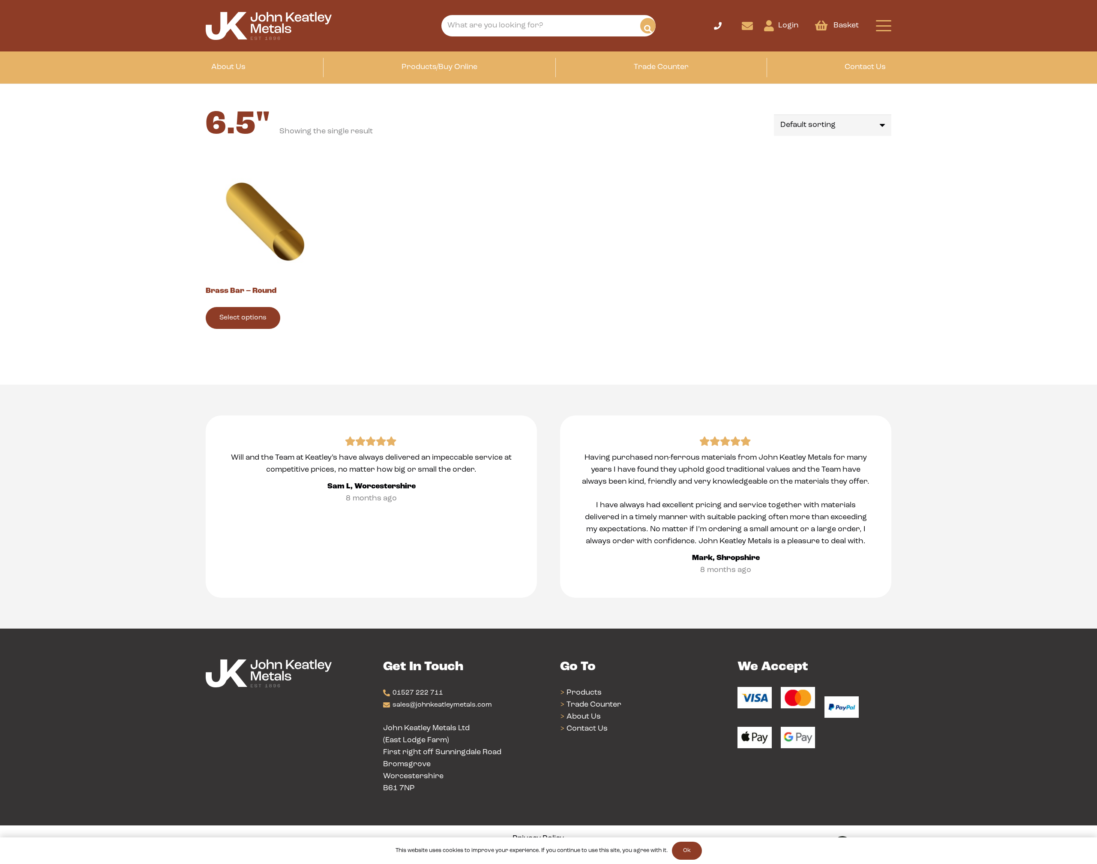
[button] (727, 34)
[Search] (648, 25)
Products (584, 693)
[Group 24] (269, 26)
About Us (583, 717)
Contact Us (587, 729)
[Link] (747, 26)
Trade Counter (593, 705)
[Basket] (821, 25)
